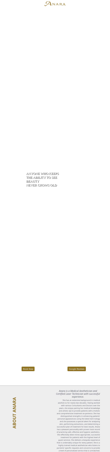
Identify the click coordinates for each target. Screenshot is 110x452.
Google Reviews (76, 368)
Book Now (28, 368)
